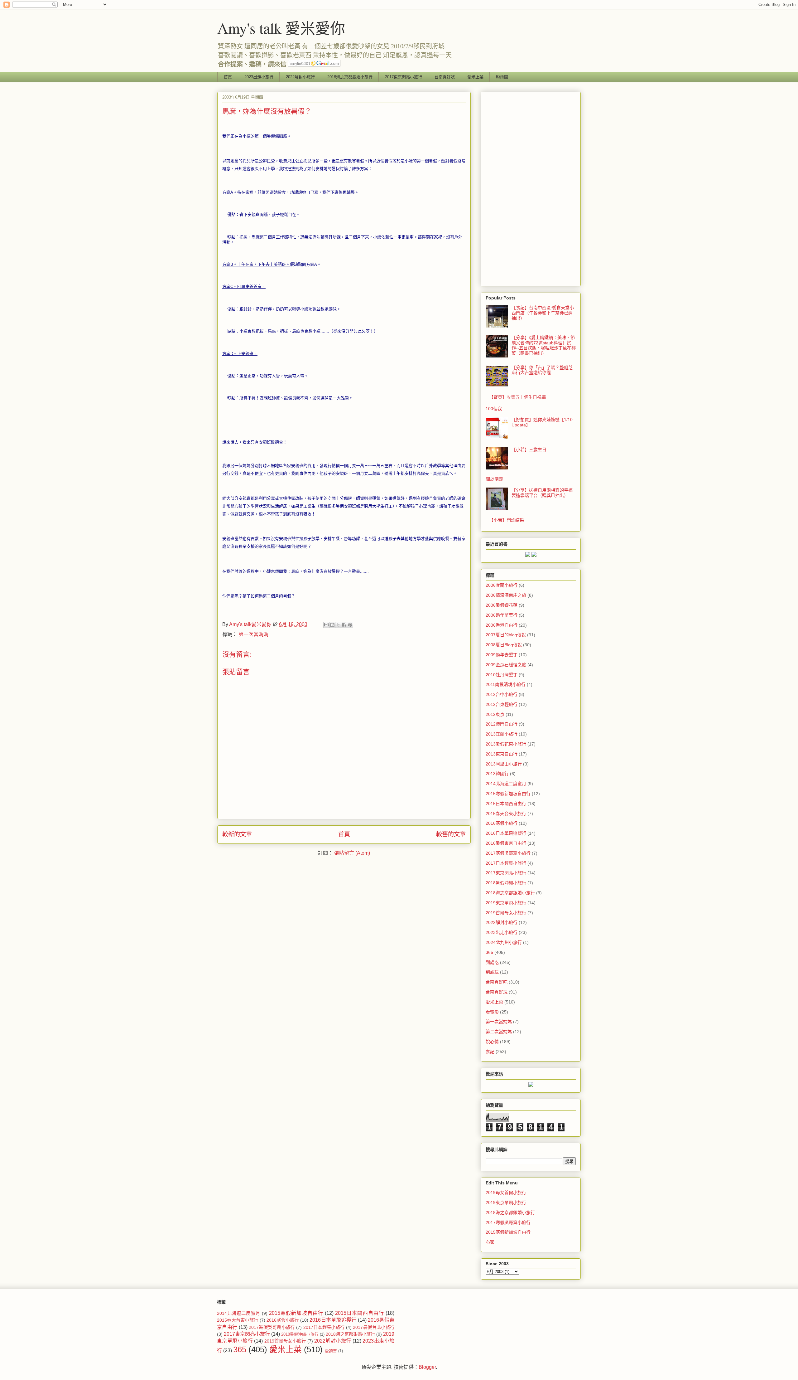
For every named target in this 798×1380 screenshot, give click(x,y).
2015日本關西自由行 (506, 803)
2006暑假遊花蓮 (501, 605)
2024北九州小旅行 (504, 942)
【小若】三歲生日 (529, 449)
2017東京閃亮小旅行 (403, 77)
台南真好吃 (445, 77)
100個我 (494, 408)
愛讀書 (331, 1350)
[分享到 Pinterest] (350, 625)
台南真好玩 (496, 991)
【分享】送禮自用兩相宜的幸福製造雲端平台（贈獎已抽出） (542, 493)
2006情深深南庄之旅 (506, 595)
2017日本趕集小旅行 (506, 863)
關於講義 (494, 479)
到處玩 (492, 971)
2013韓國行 (497, 773)
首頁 (228, 77)
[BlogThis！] (332, 625)
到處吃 (492, 962)
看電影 (492, 1011)
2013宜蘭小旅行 (501, 733)
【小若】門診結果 (506, 520)
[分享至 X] (338, 625)
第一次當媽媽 (253, 634)
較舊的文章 (451, 834)
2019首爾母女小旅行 (506, 912)
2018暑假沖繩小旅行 (506, 882)
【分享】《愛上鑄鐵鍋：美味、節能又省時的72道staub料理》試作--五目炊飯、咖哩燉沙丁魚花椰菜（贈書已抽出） (544, 345)
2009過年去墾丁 (501, 654)
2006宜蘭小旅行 (501, 585)
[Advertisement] (531, 187)
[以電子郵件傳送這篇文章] (326, 625)
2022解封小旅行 (300, 77)
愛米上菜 (475, 77)
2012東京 (495, 714)
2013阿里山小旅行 (504, 763)
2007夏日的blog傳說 (506, 634)
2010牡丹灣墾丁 (501, 674)
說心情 (492, 1041)
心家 (490, 1242)
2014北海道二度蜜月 (506, 783)
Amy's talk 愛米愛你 (281, 28)
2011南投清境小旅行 (506, 684)
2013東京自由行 (501, 753)
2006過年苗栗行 (501, 615)
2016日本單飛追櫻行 (506, 833)
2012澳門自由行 (501, 724)
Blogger (427, 1367)
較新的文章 (237, 834)
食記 (490, 1051)
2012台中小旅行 (501, 694)
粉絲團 (502, 77)
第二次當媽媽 (499, 1031)
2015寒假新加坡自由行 (508, 793)
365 (489, 952)
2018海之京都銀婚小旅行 (350, 77)
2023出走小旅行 (258, 77)
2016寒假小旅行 (501, 823)
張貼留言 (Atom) (352, 853)
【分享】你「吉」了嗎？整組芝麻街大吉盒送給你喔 (542, 370)
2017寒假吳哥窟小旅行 (508, 853)
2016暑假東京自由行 (506, 843)
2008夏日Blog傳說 (504, 644)
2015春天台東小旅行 (506, 813)
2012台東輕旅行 (501, 704)
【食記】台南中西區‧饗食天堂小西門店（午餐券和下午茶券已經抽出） (543, 313)
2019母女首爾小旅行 (506, 1192)
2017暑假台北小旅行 (373, 1327)
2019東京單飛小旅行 (506, 902)
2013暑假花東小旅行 (506, 743)
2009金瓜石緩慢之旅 (506, 664)
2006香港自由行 (501, 625)
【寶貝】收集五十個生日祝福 (517, 397)
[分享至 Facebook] (344, 625)
